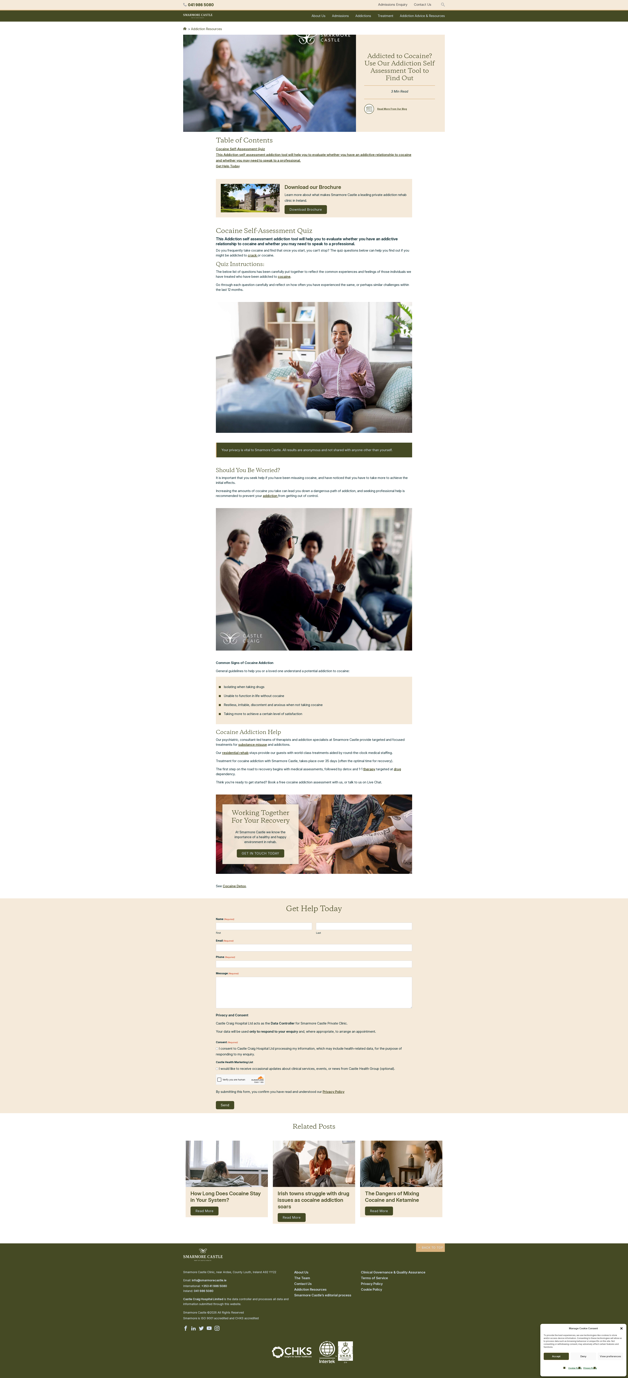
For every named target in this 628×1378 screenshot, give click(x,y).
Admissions (340, 16)
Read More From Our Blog (392, 108)
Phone (225, 957)
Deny (583, 1356)
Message (227, 973)
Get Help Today (228, 166)
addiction (270, 496)
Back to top (432, 1247)
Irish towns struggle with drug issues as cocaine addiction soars (313, 1200)
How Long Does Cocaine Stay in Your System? (226, 1196)
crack (253, 255)
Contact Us (422, 4)
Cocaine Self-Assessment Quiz (240, 149)
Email (225, 940)
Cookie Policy (575, 1368)
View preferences (610, 1356)
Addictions (363, 16)
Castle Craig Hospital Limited (203, 1299)
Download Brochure (305, 210)
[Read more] (227, 1164)
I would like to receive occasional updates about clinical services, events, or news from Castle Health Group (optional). (307, 1069)
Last (318, 932)
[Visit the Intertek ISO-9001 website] (336, 1364)
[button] (621, 1328)
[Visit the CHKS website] (292, 1357)
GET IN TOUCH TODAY (260, 853)
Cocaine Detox (234, 886)
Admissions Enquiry (392, 4)
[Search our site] (443, 5)
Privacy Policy (590, 1368)
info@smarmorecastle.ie (209, 1280)
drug (397, 769)
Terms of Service (374, 1278)
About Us (318, 16)
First (218, 932)
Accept (556, 1356)
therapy (369, 769)
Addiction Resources (206, 29)
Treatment (385, 16)
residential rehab (235, 753)
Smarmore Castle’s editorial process (322, 1295)
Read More (204, 1211)
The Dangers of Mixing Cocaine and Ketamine (392, 1196)
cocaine (284, 277)
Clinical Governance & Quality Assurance (393, 1272)
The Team (302, 1278)
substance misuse (252, 745)
